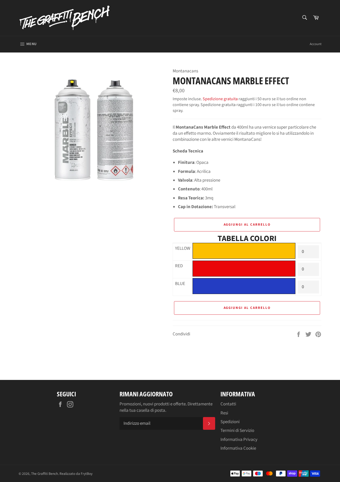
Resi (224, 413)
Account (315, 44)
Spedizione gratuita (220, 99)
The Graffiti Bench (44, 473)
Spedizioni (230, 422)
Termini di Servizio (237, 430)
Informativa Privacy (238, 439)
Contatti (228, 404)
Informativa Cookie (238, 448)
